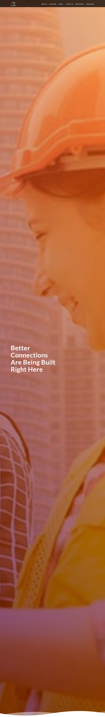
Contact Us (69, 4)
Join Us (60, 4)
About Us (44, 4)
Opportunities (79, 4)
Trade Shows (90, 4)
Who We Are (52, 4)
